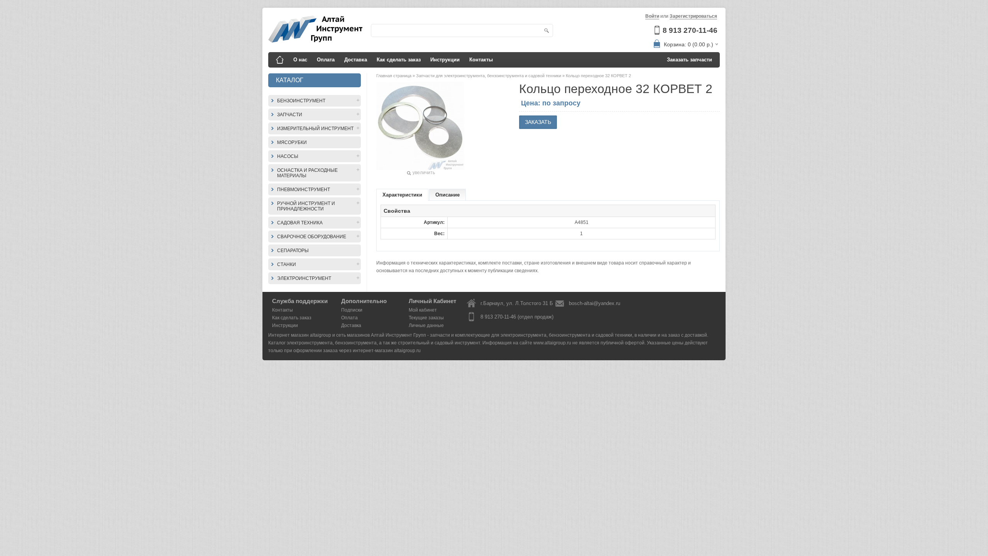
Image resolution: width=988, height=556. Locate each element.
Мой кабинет (423, 310)
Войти (652, 16)
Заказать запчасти (689, 60)
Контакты (481, 60)
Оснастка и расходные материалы (307, 173)
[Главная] (280, 60)
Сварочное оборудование (311, 236)
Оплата (326, 60)
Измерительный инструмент (315, 128)
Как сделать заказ (399, 60)
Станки (286, 264)
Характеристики (402, 195)
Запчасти (289, 114)
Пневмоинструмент (303, 189)
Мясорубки (292, 142)
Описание (447, 195)
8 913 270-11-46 (690, 30)
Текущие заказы (426, 317)
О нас (300, 60)
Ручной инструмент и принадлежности (306, 206)
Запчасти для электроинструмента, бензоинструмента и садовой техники (489, 75)
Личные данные (426, 325)
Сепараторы (293, 250)
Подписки (351, 310)
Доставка (355, 60)
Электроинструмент (304, 278)
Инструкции (445, 60)
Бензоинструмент (301, 100)
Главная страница (394, 75)
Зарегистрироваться (693, 16)
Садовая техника (300, 222)
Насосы (287, 156)
